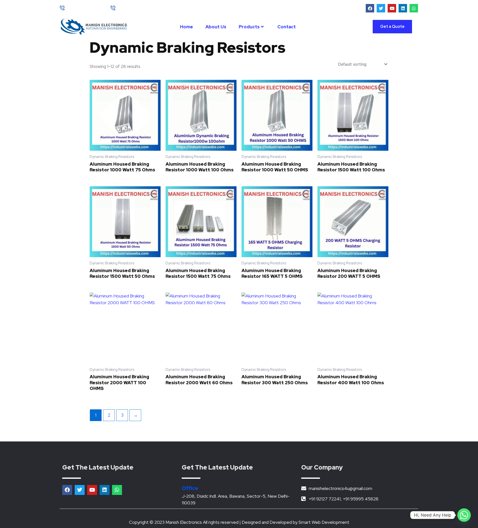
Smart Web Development (324, 522)
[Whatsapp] (464, 515)
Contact (286, 27)
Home (186, 27)
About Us (215, 27)
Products (249, 27)
